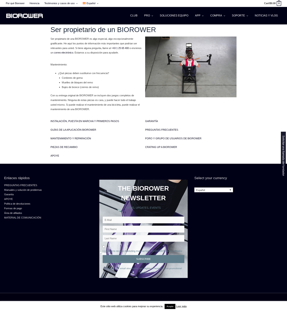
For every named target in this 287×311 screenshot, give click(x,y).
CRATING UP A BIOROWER (161, 147)
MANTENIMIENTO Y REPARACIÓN (70, 138)
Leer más (181, 306)
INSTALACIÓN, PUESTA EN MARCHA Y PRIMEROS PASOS (84, 121)
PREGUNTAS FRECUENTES (161, 129)
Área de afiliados (13, 213)
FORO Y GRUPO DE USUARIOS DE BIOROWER (173, 138)
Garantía (9, 194)
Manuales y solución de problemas (23, 189)
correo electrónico (63, 52)
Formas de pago (13, 208)
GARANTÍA (151, 121)
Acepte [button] (170, 306)
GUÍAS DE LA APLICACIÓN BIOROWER (73, 129)
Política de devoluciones (17, 203)
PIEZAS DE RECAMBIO (64, 147)
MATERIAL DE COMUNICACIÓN (22, 217)
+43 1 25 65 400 (120, 48)
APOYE (54, 155)
